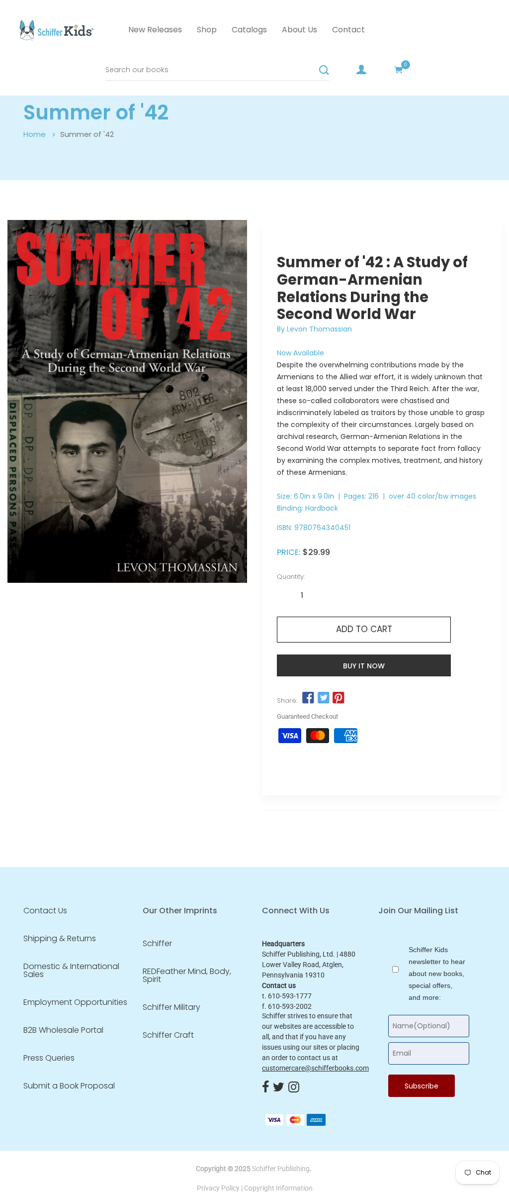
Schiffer (157, 944)
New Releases (155, 29)
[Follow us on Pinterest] (338, 698)
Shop (207, 29)
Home (34, 134)
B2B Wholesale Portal (63, 1030)
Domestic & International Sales (71, 970)
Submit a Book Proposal (69, 1086)
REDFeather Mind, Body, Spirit (187, 975)
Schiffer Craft (168, 1035)
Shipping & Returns (59, 939)
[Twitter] (278, 1087)
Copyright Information (278, 1188)
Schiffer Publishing (281, 1169)
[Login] (361, 70)
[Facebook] (265, 1087)
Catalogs (249, 29)
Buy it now (364, 666)
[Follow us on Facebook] (308, 698)
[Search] (324, 70)
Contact (348, 29)
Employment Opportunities (75, 1002)
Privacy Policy (218, 1188)
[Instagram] (293, 1087)
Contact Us (45, 911)
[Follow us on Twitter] (323, 698)
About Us (299, 29)
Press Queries (49, 1058)
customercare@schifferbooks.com (315, 1068)
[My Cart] (399, 70)
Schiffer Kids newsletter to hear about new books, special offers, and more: (437, 973)
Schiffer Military (171, 1007)
